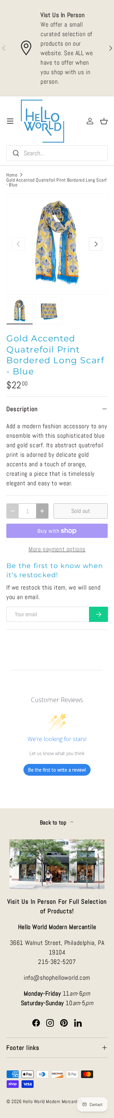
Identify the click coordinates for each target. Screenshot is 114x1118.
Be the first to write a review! (57, 770)
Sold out (80, 510)
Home (11, 174)
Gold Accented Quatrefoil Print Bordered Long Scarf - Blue (56, 182)
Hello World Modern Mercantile (52, 1101)
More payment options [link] (57, 549)
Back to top (54, 822)
